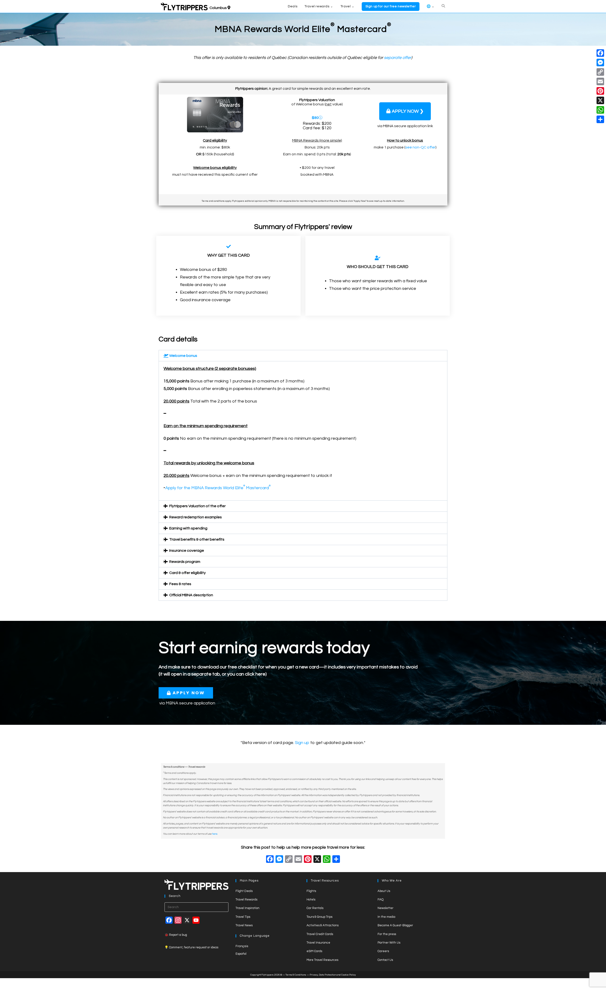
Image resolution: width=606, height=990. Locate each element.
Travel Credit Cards (320, 934)
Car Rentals (315, 908)
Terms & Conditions (295, 975)
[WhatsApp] (600, 110)
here (214, 834)
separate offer (397, 57)
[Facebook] (270, 860)
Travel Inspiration (247, 908)
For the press (387, 934)
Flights (311, 891)
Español (241, 953)
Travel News (244, 925)
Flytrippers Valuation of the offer (197, 506)
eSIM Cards (314, 951)
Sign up (302, 742)
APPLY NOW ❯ (408, 111)
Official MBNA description (191, 595)
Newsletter (385, 908)
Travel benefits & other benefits (196, 539)
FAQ (380, 899)
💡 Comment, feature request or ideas (191, 947)
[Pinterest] (600, 91)
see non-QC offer (420, 147)
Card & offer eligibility (187, 573)
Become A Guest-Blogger (395, 925)
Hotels (311, 899)
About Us (384, 891)
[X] (317, 860)
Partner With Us (389, 942)
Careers (383, 951)
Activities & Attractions (323, 925)
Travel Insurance (318, 942)
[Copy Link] (289, 860)
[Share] (600, 119)
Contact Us (385, 960)
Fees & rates (180, 584)
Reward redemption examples (195, 517)
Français (242, 946)
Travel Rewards (246, 899)
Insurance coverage (186, 550)
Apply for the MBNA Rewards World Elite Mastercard (218, 488)
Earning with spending (188, 528)
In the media (386, 916)
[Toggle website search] (443, 6)
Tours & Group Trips (319, 916)
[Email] (600, 81)
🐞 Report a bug (176, 934)
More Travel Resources (322, 960)
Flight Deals (244, 891)
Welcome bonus (183, 356)
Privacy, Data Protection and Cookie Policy (333, 975)
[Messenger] (600, 62)
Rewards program (184, 562)
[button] (303, 355)
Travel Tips (243, 916)
